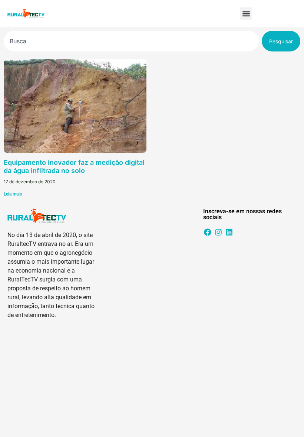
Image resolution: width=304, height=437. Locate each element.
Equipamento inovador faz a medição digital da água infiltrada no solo (74, 166)
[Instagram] (218, 232)
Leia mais (13, 194)
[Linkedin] (229, 232)
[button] (246, 13)
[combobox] (131, 41)
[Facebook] (207, 232)
